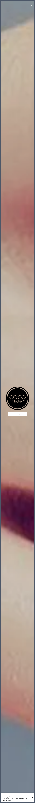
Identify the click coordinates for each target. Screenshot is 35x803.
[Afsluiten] (33, 797)
